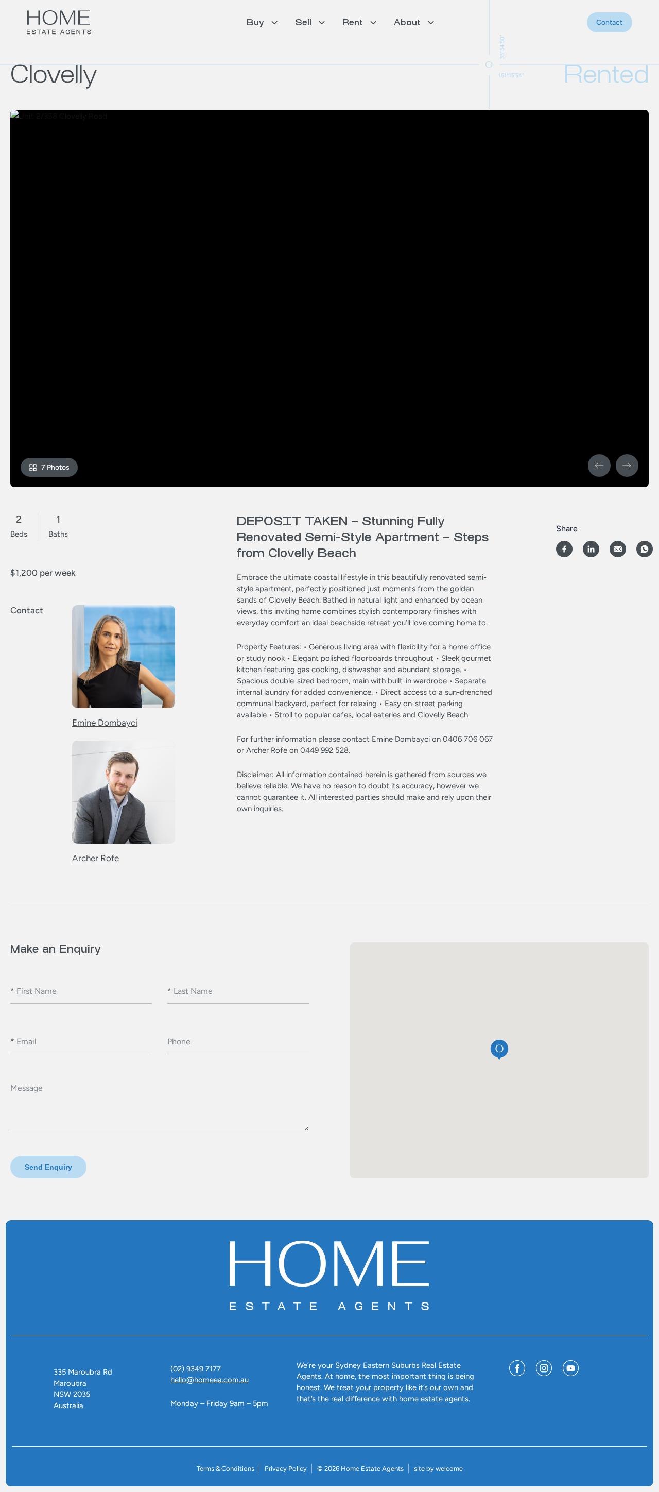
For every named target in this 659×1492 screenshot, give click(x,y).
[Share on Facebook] (564, 549)
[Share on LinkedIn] (591, 549)
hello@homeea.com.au (209, 1379)
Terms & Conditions (225, 1468)
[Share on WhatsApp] (644, 549)
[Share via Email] (618, 549)
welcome (449, 1468)
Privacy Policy (286, 1468)
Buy (255, 22)
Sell (303, 22)
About (407, 22)
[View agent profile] (123, 659)
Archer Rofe (95, 858)
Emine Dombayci (104, 722)
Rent (352, 22)
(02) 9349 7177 (195, 1369)
